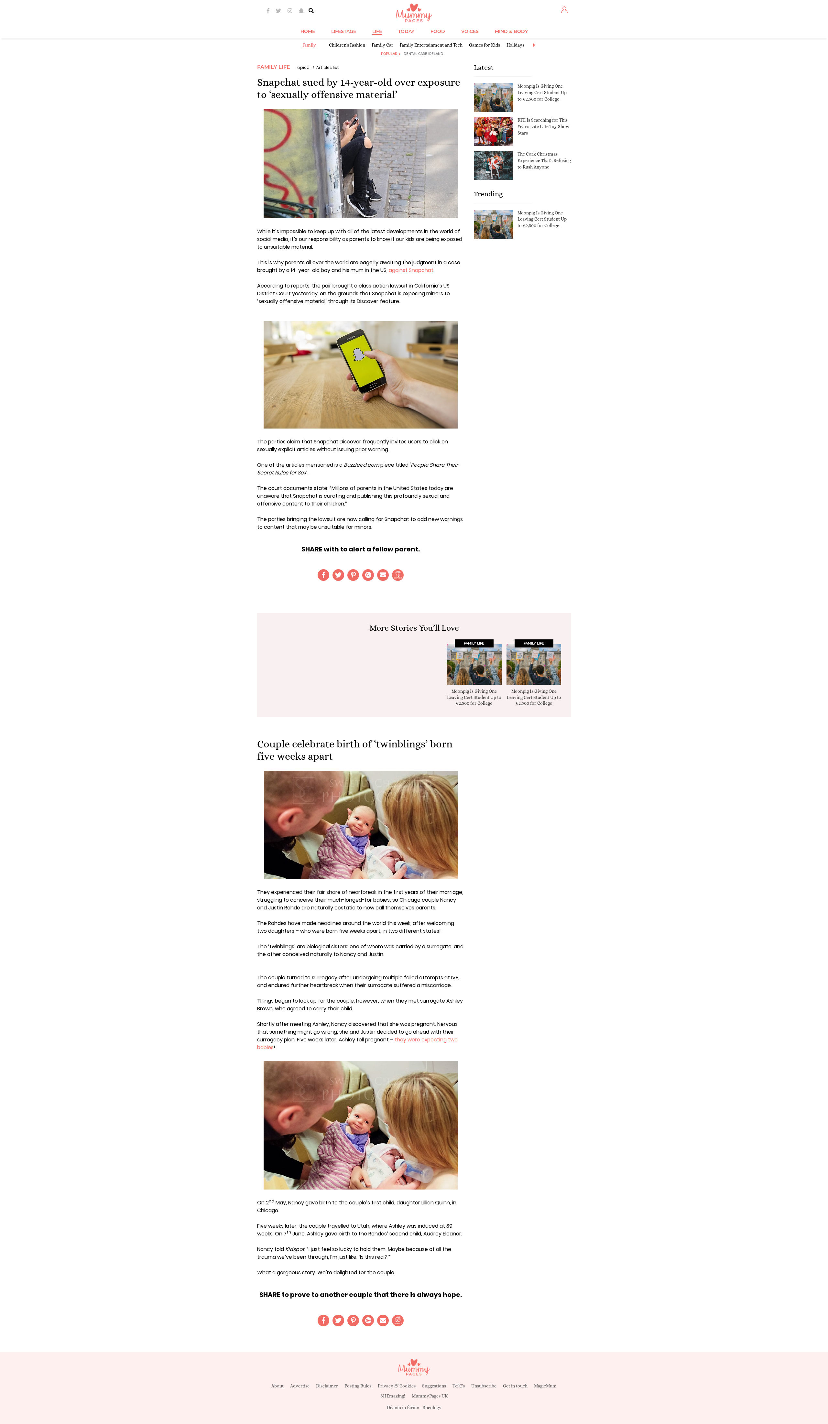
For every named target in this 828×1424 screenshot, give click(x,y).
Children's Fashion (347, 45)
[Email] (383, 575)
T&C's (458, 1385)
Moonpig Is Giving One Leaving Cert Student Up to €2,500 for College (542, 92)
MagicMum (545, 1385)
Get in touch (515, 1385)
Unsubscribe (483, 1385)
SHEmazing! (392, 1395)
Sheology (432, 1407)
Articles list (327, 67)
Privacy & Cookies (397, 1385)
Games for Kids (484, 45)
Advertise (300, 1385)
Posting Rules (357, 1385)
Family (309, 45)
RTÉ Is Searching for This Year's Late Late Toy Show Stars (543, 126)
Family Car (382, 45)
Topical (302, 67)
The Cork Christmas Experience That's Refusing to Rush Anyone (544, 160)
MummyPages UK (430, 1395)
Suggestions (434, 1385)
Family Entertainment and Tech (431, 45)
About (277, 1385)
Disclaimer (327, 1385)
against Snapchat (411, 270)
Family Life (273, 67)
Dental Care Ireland (423, 54)
